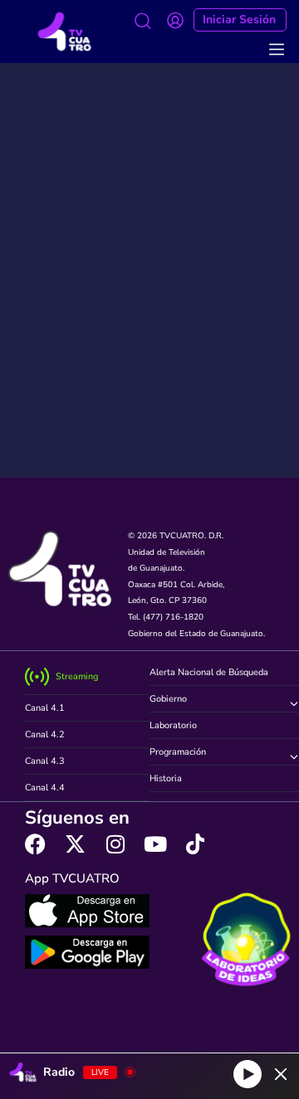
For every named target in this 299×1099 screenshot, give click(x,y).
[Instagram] (115, 844)
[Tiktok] (194, 844)
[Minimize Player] (281, 1074)
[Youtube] (155, 844)
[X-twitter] (75, 844)
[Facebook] (35, 844)
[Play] (247, 1074)
